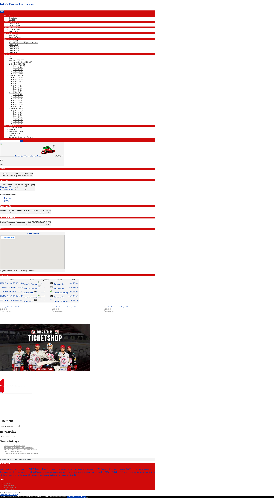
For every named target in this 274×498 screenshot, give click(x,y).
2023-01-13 (11, 287)
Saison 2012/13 (18, 99)
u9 (5, 475)
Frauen (6, 39)
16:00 (73, 296)
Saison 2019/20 (18, 114)
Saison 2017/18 (18, 110)
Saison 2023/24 (14, 48)
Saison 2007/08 (18, 87)
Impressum (12, 135)
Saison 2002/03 (18, 77)
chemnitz (71, 469)
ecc (96, 469)
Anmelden (7, 483)
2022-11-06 (11, 292)
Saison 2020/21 (18, 116)
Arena (6, 200)
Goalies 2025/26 (14, 25)
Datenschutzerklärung (78, 497)
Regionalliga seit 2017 (16, 108)
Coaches (11, 58)
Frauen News (13, 45)
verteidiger (35, 475)
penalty (82, 472)
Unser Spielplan (14, 31)
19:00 (73, 283)
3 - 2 (43, 292)
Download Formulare (16, 131)
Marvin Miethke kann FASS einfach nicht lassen (20, 450)
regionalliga (101, 472)
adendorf (4, 469)
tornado (144, 472)
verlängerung (12, 475)
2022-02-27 (11, 296)
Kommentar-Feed (10, 487)
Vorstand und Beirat (15, 127)
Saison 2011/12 (18, 97)
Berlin (33, 468)
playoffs (89, 472)
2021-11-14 (11, 300)
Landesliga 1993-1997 (16, 60)
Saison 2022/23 (14, 50)
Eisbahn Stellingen (32, 233)
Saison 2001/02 (18, 70)
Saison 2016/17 (18, 106)
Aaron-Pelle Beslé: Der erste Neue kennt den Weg (21, 453)
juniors (148, 469)
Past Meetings (9, 202)
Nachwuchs (13, 129)
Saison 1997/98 (18, 72)
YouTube (12, 20)
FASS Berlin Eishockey (17, 4)
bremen (54, 469)
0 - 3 (43, 283)
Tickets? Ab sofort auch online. (14, 446)
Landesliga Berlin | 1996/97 (22, 62)
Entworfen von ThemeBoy (9, 495)
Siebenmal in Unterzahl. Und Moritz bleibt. (19, 448)
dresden (89, 469)
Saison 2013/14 (18, 100)
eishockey (115, 469)
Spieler (11, 56)
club (78, 469)
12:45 (73, 300)
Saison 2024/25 (14, 47)
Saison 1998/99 (18, 74)
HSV (143, 469)
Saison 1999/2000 (19, 66)
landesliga (32, 472)
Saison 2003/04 (18, 79)
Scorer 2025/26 (14, 23)
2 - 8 (43, 287)
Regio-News (13, 18)
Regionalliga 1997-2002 (17, 64)
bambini (23, 469)
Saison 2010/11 (18, 95)
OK (69, 497)
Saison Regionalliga (11, 27)
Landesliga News (14, 35)
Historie (7, 54)
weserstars (64, 475)
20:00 (73, 287)
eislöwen (123, 469)
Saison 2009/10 (18, 91)
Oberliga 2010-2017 (15, 93)
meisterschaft (49, 472)
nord (72, 472)
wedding (56, 475)
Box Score (7, 198)
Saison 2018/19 (18, 112)
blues (46, 468)
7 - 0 (43, 300)
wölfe (73, 475)
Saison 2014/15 (18, 102)
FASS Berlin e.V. (10, 125)
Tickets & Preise (14, 29)
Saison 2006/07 (18, 85)
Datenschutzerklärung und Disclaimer (21, 137)
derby (83, 469)
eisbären (106, 469)
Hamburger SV (5, 187)
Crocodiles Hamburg (7, 189)
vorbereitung (46, 475)
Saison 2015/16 (18, 104)
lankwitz (41, 472)
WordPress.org (9, 489)
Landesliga (8, 33)
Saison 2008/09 (18, 89)
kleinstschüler (21, 472)
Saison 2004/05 (18, 81)
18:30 (73, 292)
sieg (125, 472)
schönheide (116, 472)
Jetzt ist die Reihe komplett (13, 451)
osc (77, 472)
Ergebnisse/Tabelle (15, 37)
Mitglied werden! (14, 133)
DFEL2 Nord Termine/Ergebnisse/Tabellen (23, 43)
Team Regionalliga (10, 22)
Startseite (7, 16)
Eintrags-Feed (9, 485)
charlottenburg (62, 469)
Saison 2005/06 (18, 83)
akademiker (15, 469)
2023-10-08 (11, 283)
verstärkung (24, 475)
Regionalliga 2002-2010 (17, 75)
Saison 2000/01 (18, 68)
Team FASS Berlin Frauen (18, 41)
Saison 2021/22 (14, 52)
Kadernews (8, 472)
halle (138, 469)
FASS (130, 469)
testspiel (136, 472)
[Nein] (87, 497)
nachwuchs (57, 472)
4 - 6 (43, 296)
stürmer (130, 472)
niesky (65, 472)
